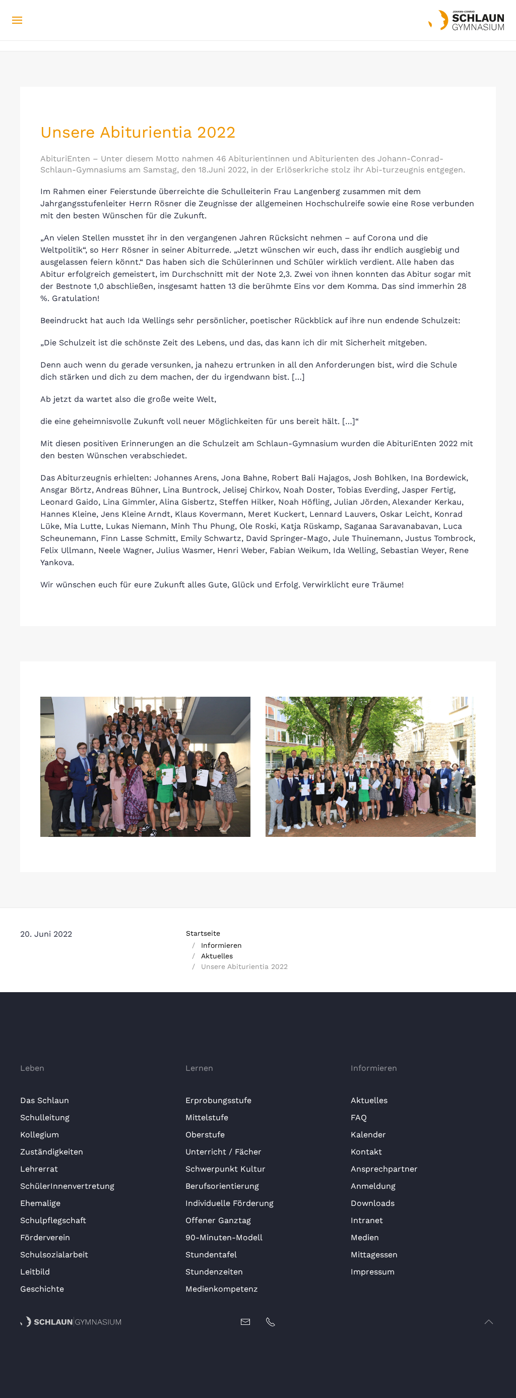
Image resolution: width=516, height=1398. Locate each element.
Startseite (203, 933)
